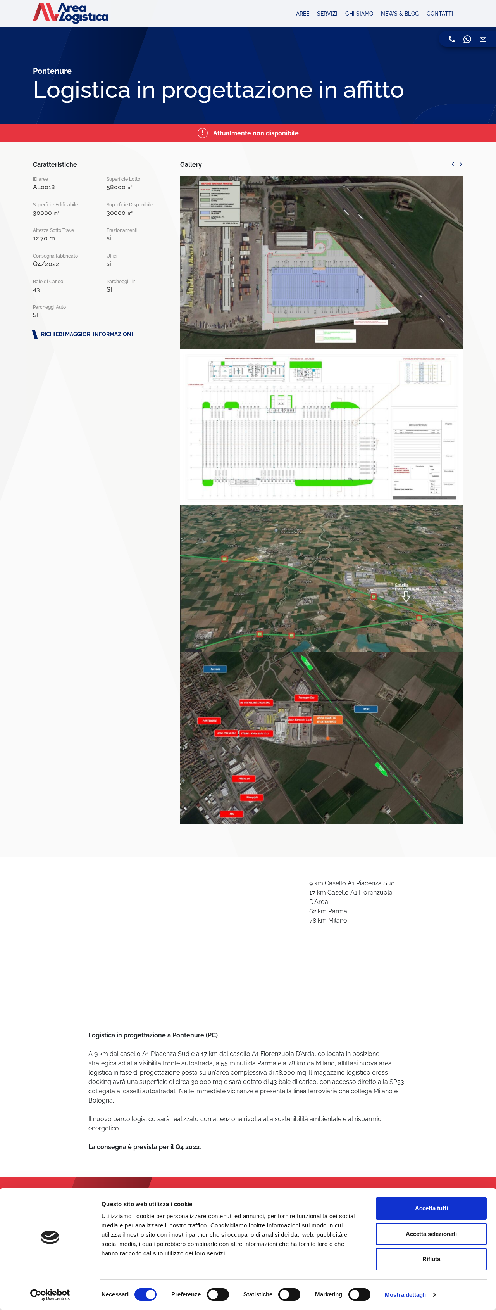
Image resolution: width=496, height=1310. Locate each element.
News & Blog (400, 13)
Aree (302, 13)
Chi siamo (359, 13)
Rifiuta (431, 1259)
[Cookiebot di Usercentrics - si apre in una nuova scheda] (50, 1295)
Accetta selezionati (431, 1234)
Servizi (327, 13)
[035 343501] (452, 38)
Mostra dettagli (405, 1294)
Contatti (440, 13)
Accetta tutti (431, 1208)
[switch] (218, 1294)
